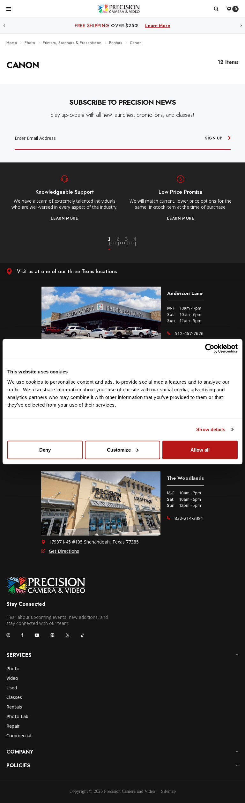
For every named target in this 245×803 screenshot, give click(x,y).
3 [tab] (130, 244)
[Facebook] (22, 635)
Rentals (14, 707)
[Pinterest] (52, 635)
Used (11, 688)
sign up (214, 138)
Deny (45, 449)
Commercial (18, 735)
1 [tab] (112, 244)
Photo (12, 668)
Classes (14, 697)
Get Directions (64, 551)
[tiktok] (83, 635)
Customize (119, 449)
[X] (68, 635)
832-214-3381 (188, 518)
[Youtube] (36, 635)
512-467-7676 (189, 333)
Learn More (172, 25)
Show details (210, 429)
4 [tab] (135, 244)
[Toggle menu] (8, 8)
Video (12, 678)
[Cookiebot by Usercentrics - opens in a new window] (210, 348)
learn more (64, 218)
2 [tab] (121, 244)
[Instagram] (8, 635)
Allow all (200, 449)
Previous (4, 25)
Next (241, 25)
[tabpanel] (64, 198)
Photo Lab (17, 716)
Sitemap (168, 791)
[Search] (215, 9)
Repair (12, 726)
